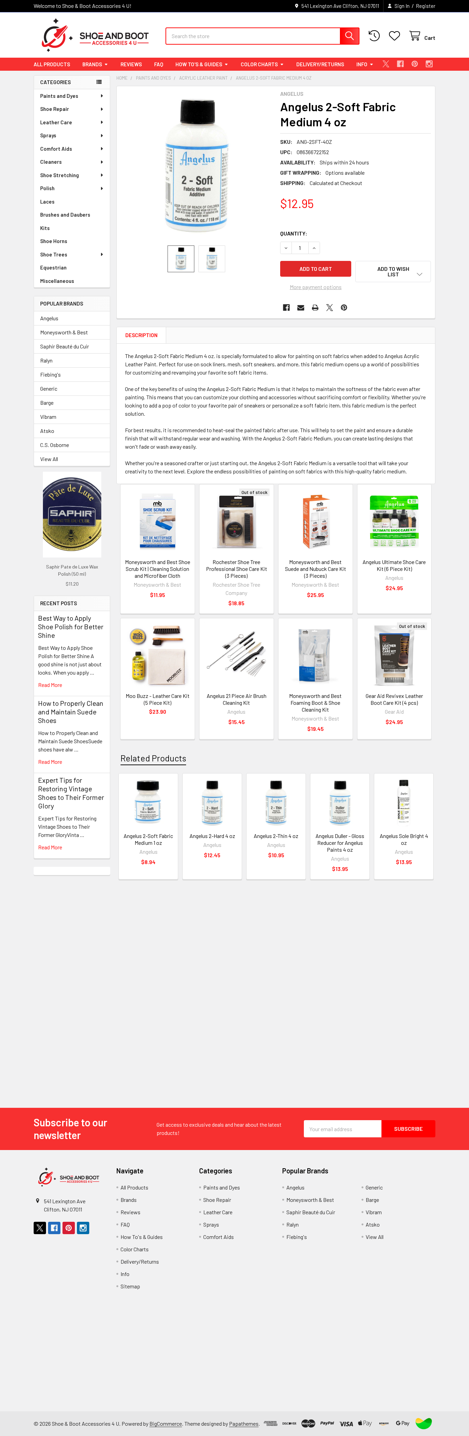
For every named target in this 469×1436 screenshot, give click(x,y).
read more (50, 684)
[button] (393, 271)
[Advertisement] (72, 978)
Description (141, 335)
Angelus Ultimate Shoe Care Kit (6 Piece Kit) (394, 565)
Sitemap (130, 1286)
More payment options (316, 287)
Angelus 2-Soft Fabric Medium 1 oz (148, 839)
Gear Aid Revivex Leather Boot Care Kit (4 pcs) (394, 699)
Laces (47, 201)
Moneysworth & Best (64, 332)
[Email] (301, 307)
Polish (47, 188)
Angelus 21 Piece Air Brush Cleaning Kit (236, 699)
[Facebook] (400, 64)
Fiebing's (50, 374)
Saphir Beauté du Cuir (64, 346)
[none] (196, 165)
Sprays (48, 135)
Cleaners (51, 162)
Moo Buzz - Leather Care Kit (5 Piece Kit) (158, 699)
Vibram (48, 416)
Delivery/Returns (320, 64)
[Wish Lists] (396, 36)
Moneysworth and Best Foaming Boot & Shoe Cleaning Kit (315, 702)
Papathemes (244, 1423)
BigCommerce (165, 1423)
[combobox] (262, 36)
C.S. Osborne (54, 444)
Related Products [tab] (153, 758)
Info (361, 64)
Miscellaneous (57, 281)
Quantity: (293, 233)
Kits (45, 228)
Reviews (131, 64)
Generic (48, 388)
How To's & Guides (198, 64)
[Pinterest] (415, 64)
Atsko (47, 430)
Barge (47, 402)
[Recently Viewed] (376, 36)
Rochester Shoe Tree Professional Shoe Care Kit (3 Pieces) (236, 569)
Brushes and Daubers (65, 214)
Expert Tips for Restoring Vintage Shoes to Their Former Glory (71, 793)
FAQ (158, 64)
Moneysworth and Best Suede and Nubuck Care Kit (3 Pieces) (315, 569)
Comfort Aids (56, 149)
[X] (386, 64)
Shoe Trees (53, 254)
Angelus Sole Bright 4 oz (404, 839)
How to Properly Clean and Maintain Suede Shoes (70, 711)
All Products (52, 64)
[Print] (315, 307)
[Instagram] (429, 64)
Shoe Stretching (59, 175)
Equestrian (53, 267)
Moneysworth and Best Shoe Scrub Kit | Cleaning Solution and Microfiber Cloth (157, 569)
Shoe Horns (53, 241)
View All (49, 459)
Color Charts (259, 64)
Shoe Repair (54, 109)
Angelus (49, 318)
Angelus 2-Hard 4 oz (212, 835)
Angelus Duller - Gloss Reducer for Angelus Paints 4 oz (340, 842)
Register (425, 6)
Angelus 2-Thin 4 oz (276, 835)
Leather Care (56, 122)
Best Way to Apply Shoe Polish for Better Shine (70, 626)
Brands (92, 64)
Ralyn (46, 360)
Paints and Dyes (59, 96)
